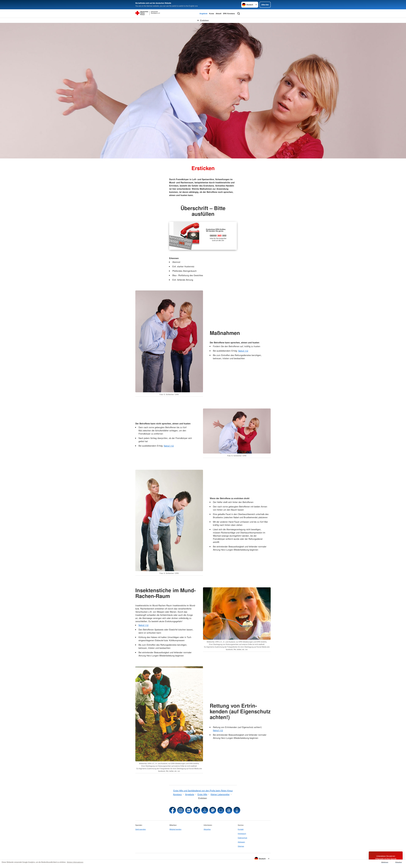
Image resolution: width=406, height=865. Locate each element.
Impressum (242, 833)
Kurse (211, 13)
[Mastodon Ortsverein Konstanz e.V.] (212, 810)
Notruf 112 (243, 350)
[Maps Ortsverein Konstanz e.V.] (204, 810)
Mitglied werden (175, 829)
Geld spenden (140, 829)
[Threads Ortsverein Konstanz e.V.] (228, 810)
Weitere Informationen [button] (75, 862)
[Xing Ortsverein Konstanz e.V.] (196, 810)
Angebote (203, 13)
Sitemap (241, 846)
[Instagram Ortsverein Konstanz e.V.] (180, 810)
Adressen (241, 842)
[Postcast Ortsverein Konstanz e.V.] (236, 810)
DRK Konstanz (229, 13)
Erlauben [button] (398, 862)
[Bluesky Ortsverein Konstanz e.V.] (220, 810)
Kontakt (240, 829)
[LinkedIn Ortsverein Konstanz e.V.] (188, 810)
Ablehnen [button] (384, 862)
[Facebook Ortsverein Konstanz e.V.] (172, 810)
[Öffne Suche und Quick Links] (238, 13)
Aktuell (218, 13)
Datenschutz (242, 838)
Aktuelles (207, 829)
